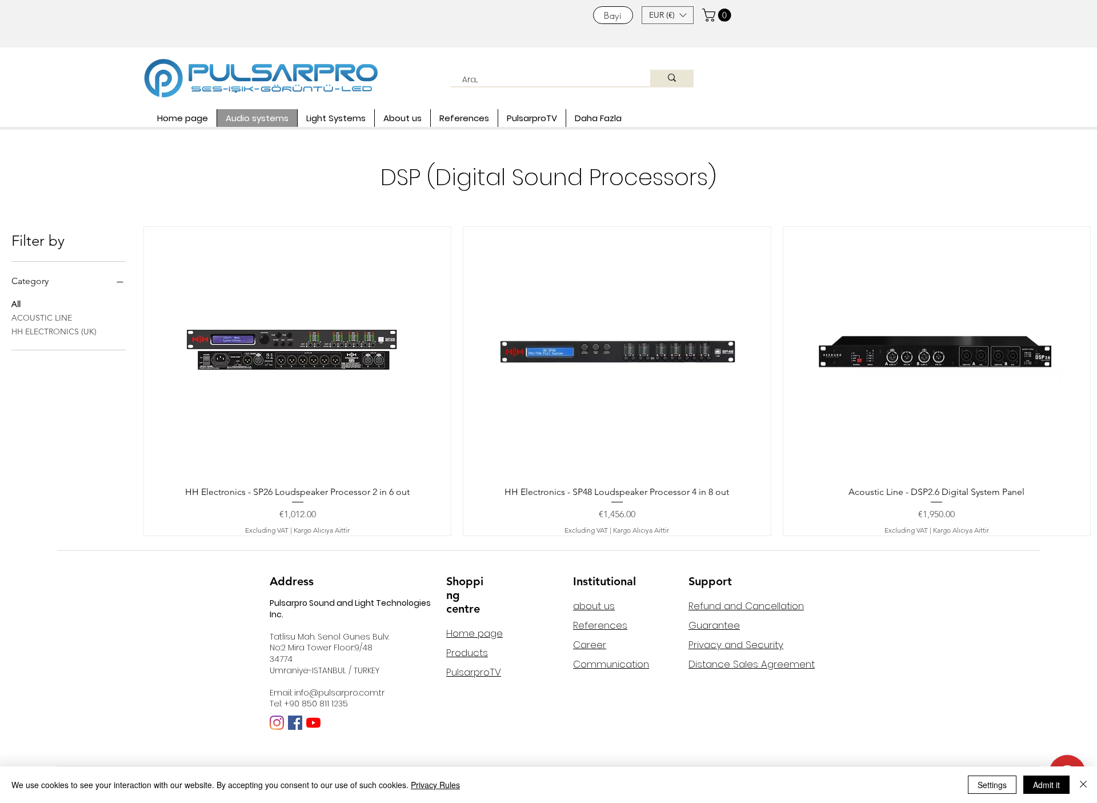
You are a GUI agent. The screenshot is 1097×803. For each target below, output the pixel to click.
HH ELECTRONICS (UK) (54, 331)
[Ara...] (672, 78)
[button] (668, 15)
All (16, 304)
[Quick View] (297, 352)
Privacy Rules (435, 784)
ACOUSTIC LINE (41, 318)
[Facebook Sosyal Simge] (295, 723)
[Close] (1083, 785)
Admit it (1046, 784)
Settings (992, 784)
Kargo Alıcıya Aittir (322, 530)
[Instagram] (277, 723)
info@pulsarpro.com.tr (339, 692)
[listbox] (668, 15)
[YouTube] (313, 723)
